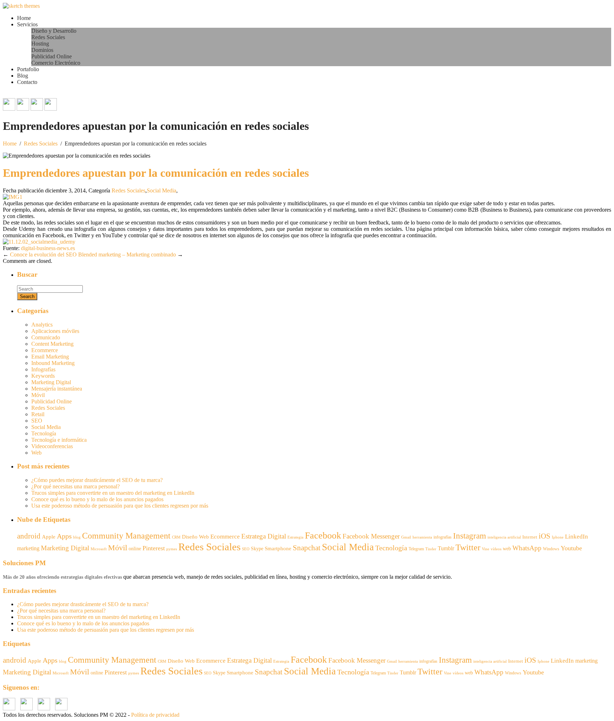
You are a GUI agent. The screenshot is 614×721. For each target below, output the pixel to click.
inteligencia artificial (504, 537)
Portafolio (28, 69)
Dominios (42, 50)
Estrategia (295, 537)
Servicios (27, 24)
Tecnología (43, 433)
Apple (48, 537)
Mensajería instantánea (56, 389)
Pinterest (153, 548)
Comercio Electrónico (55, 63)
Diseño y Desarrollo (53, 31)
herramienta (422, 537)
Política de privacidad (155, 715)
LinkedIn (576, 536)
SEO (36, 421)
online (135, 548)
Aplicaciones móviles (55, 331)
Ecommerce (44, 350)
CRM (176, 537)
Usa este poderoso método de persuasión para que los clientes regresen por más (119, 506)
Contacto (27, 82)
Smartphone (278, 548)
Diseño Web (195, 537)
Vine (485, 549)
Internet (529, 537)
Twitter (468, 547)
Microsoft (99, 549)
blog (77, 537)
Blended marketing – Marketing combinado (127, 254)
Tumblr (446, 548)
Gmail (406, 537)
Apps (64, 536)
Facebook (323, 535)
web (507, 548)
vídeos (496, 549)
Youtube (571, 548)
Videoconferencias (52, 446)
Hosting (40, 44)
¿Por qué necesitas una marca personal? (75, 486)
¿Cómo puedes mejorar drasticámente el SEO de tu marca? (97, 480)
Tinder (430, 549)
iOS (544, 536)
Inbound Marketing (53, 363)
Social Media (161, 190)
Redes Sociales (48, 37)
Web (36, 453)
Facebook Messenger (371, 536)
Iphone (558, 537)
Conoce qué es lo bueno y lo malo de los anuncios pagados (97, 499)
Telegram (416, 548)
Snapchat (307, 548)
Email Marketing (50, 357)
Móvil (38, 395)
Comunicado (45, 337)
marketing (28, 548)
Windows (551, 548)
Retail (37, 414)
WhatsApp (527, 548)
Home (24, 18)
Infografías (43, 369)
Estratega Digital (263, 536)
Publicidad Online (51, 56)
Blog (22, 76)
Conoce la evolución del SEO (43, 254)
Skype (257, 548)
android (29, 536)
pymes (171, 549)
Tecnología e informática (59, 440)
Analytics (42, 325)
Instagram (469, 535)
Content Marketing (52, 344)
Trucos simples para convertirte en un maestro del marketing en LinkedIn (112, 493)
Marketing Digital (51, 382)
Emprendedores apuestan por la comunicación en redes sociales (156, 172)
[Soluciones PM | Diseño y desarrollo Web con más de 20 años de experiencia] (21, 6)
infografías (442, 537)
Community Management (126, 535)
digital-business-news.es (48, 248)
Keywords (43, 376)
